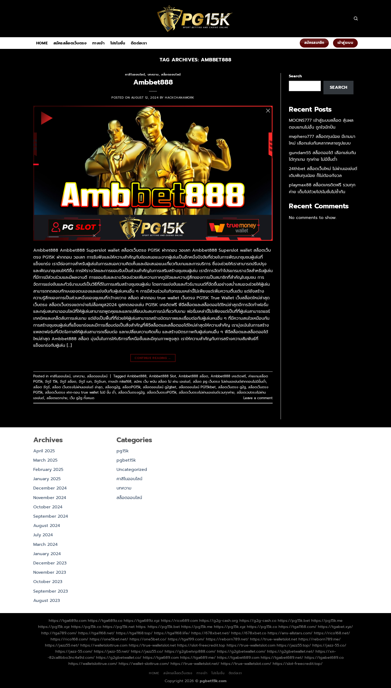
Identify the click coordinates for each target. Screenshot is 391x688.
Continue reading (153, 358)
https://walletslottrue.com (103, 645)
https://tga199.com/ (186, 639)
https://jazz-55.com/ (74, 651)
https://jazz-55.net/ (112, 651)
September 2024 (50, 516)
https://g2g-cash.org (218, 620)
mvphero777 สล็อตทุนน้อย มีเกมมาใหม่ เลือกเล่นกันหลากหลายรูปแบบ (322, 140)
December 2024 (50, 488)
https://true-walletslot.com (251, 645)
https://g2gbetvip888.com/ (190, 651)
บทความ (153, 74)
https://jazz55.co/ (147, 651)
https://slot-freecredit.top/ (298, 663)
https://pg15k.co (86, 627)
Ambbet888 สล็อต (193, 376)
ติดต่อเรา (139, 43)
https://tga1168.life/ (172, 633)
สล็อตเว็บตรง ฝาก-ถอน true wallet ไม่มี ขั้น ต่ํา (80, 392)
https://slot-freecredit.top (201, 645)
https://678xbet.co (248, 633)
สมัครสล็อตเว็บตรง (70, 43)
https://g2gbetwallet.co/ (119, 657)
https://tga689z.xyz (142, 620)
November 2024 (49, 498)
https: (141, 627)
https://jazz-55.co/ (329, 645)
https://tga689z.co (105, 620)
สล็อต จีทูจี (41, 387)
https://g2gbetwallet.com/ (241, 651)
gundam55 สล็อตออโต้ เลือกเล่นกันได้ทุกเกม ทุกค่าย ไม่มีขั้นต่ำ (322, 156)
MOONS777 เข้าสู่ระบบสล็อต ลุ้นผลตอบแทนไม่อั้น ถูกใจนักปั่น (321, 123)
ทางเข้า (98, 43)
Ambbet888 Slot (162, 376)
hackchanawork (179, 97)
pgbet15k (126, 460)
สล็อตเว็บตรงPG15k (161, 392)
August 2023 (46, 600)
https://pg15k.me (327, 620)
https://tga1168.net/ (96, 633)
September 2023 (50, 591)
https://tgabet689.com (238, 657)
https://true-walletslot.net (273, 639)
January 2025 (47, 479)
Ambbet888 (153, 82)
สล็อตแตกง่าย (57, 397)
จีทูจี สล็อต (68, 381)
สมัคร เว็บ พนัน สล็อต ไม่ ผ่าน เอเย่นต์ (162, 381)
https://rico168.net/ (332, 633)
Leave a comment (258, 397)
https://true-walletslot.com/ (246, 663)
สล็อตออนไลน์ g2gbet (159, 387)
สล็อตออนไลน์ (171, 74)
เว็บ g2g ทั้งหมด (82, 397)
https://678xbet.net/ (210, 633)
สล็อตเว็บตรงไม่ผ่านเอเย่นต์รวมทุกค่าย (206, 392)
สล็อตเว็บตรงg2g (131, 392)
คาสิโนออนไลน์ (135, 74)
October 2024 (48, 507)
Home (42, 43)
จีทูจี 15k (51, 381)
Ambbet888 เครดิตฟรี (228, 376)
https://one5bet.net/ (109, 639)
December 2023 (49, 563)
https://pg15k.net (119, 627)
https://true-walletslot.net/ (194, 663)
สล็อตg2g (112, 387)
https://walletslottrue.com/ (92, 663)
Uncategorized (132, 469)
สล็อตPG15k (131, 387)
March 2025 (45, 460)
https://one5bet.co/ (148, 639)
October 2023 (47, 582)
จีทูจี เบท (85, 381)
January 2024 (47, 554)
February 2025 (48, 469)
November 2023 (49, 572)
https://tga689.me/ (198, 657)
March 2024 (45, 544)
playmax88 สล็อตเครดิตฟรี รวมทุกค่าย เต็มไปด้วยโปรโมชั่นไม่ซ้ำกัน (322, 188)
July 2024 (43, 535)
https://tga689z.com (67, 620)
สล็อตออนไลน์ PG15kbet (197, 387)
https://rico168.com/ (69, 639)
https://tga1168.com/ (297, 627)
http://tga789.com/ (59, 633)
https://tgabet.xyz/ (335, 627)
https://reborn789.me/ (319, 639)
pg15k (123, 451)
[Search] (356, 19)
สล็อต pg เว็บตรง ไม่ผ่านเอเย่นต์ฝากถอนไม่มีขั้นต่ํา (229, 381)
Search (295, 76)
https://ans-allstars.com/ (290, 633)
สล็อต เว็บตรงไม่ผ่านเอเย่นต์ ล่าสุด (77, 387)
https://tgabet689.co (324, 657)
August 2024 (46, 525)
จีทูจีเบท (100, 381)
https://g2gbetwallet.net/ (290, 651)
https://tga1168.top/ (134, 633)
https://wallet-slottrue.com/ (144, 663)
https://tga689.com (161, 657)
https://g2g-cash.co (257, 620)
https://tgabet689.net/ (282, 657)
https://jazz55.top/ (294, 645)
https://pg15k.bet (294, 620)
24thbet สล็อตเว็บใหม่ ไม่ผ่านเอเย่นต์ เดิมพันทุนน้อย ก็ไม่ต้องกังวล (323, 172)
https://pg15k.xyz (54, 627)
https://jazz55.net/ (62, 645)
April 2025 (44, 451)
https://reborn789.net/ (227, 639)
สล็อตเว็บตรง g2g (232, 387)
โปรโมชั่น (117, 43)
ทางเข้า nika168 (119, 381)
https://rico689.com (179, 620)
